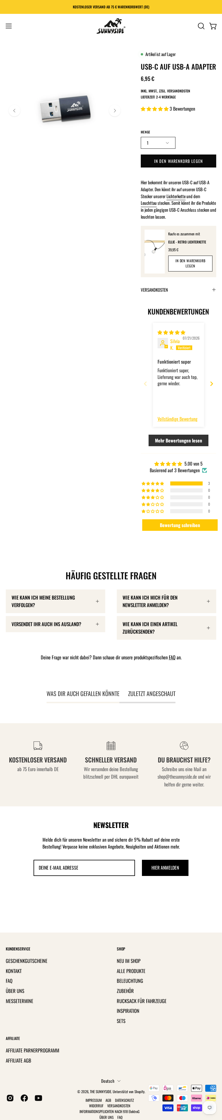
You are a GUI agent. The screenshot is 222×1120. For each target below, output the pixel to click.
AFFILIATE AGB (18, 1060)
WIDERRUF (96, 1105)
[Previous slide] (145, 383)
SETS (121, 1020)
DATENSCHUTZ (124, 1100)
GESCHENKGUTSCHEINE (26, 960)
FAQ (172, 657)
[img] (171, 332)
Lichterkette (176, 196)
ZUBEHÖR (125, 990)
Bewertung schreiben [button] (180, 525)
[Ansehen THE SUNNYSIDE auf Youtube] (37, 1098)
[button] (201, 26)
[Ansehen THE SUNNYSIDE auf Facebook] (23, 1098)
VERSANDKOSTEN (154, 289)
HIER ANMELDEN (165, 867)
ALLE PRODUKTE (131, 970)
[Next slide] (211, 383)
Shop (121, 948)
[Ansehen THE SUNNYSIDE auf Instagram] (9, 1098)
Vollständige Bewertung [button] (177, 419)
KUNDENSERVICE (18, 948)
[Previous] (14, 110)
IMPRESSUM (94, 1100)
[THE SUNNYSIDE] (111, 26)
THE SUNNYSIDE (100, 1091)
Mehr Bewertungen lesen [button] (178, 440)
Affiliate (13, 1038)
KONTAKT (14, 970)
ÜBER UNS (15, 990)
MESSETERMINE (19, 1000)
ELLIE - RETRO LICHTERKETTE (187, 241)
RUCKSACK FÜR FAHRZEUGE (141, 1000)
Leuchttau (149, 203)
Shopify (139, 1091)
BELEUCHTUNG (130, 980)
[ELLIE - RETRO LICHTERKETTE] (155, 252)
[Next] (115, 110)
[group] (111, 7)
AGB (108, 1100)
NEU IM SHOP (128, 960)
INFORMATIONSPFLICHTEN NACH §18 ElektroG (109, 1111)
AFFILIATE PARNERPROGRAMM (32, 1050)
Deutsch (107, 1081)
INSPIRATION (128, 1010)
